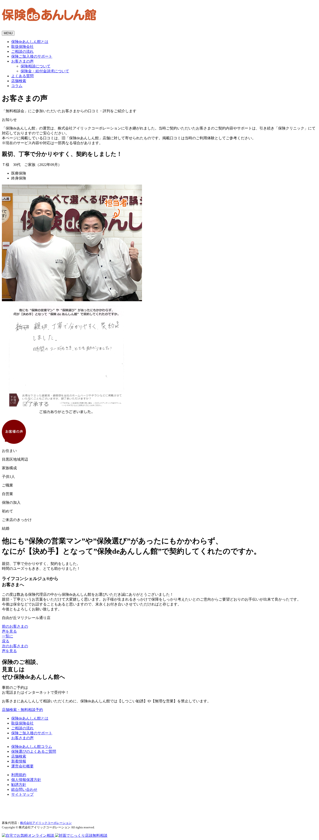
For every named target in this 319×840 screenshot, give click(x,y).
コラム (16, 86)
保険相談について (35, 66)
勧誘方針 (18, 785)
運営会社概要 (22, 766)
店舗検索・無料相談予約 (22, 710)
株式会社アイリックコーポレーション (46, 823)
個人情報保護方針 (26, 780)
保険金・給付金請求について (45, 71)
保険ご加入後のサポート (31, 56)
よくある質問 (22, 76)
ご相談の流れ (22, 51)
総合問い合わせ (24, 789)
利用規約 (18, 775)
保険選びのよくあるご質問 (33, 751)
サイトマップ (22, 794)
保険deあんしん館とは (29, 42)
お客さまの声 (22, 61)
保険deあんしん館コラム (31, 747)
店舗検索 (18, 81)
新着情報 (18, 761)
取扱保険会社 (22, 47)
